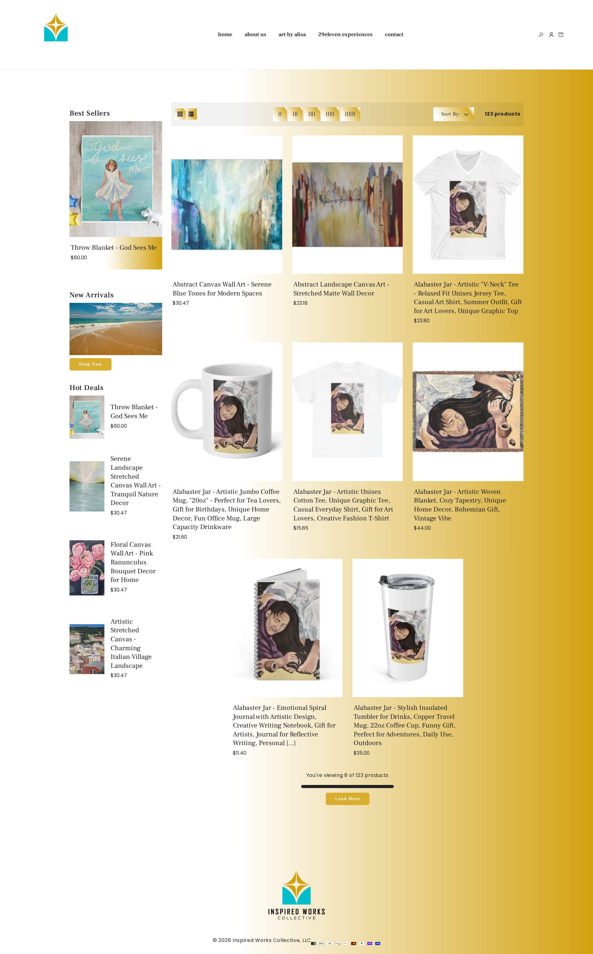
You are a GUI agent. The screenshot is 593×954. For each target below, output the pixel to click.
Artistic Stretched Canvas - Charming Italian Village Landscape (131, 643)
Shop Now (90, 364)
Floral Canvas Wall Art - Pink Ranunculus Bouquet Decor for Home (133, 562)
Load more (347, 799)
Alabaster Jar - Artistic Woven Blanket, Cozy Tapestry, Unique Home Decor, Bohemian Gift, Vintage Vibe (460, 505)
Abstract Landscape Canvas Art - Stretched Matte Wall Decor (341, 289)
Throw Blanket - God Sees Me (114, 247)
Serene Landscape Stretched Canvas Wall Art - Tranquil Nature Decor (136, 480)
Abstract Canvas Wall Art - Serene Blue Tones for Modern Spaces (222, 289)
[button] (540, 34)
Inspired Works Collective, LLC (272, 940)
